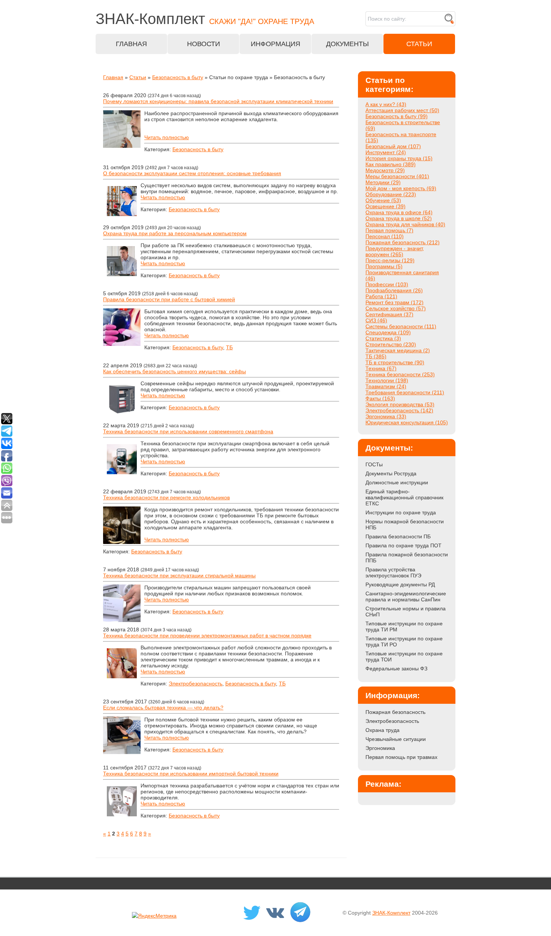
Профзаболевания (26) (394, 290)
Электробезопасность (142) (399, 410)
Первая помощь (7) (389, 230)
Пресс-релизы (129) (390, 260)
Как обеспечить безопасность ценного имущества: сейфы (174, 371)
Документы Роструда (390, 473)
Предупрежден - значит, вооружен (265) (394, 251)
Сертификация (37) (389, 314)
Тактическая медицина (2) (397, 350)
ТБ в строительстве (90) (394, 362)
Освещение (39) (385, 206)
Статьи (137, 77)
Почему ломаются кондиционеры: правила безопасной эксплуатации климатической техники (218, 101)
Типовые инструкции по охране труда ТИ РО (404, 642)
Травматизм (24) (385, 386)
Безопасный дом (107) (393, 146)
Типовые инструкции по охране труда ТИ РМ (404, 626)
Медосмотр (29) (385, 170)
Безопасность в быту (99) (396, 116)
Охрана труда (382, 730)
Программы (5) (384, 266)
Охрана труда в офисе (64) (399, 212)
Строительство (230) (390, 344)
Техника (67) (381, 368)
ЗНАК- (205, 19)
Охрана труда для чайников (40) (405, 224)
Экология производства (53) (399, 404)
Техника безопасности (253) (400, 374)
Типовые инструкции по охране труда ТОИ (404, 657)
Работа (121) (381, 296)
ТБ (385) (375, 356)
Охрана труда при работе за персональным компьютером (175, 233)
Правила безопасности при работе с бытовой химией (169, 299)
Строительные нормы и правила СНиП (405, 611)
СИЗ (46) (376, 320)
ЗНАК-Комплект (391, 913)
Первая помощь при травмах (401, 757)
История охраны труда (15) (399, 158)
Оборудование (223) (390, 194)
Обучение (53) (383, 200)
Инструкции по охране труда (400, 512)
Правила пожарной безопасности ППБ (406, 557)
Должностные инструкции (396, 482)
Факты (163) (380, 398)
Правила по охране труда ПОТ (403, 545)
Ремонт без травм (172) (394, 302)
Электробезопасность (195, 684)
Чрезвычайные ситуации (395, 739)
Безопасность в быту (177, 77)
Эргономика (380, 748)
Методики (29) (383, 182)
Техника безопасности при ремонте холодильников (166, 497)
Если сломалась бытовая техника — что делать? (163, 708)
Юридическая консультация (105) (406, 422)
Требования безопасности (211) (404, 392)
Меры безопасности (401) (397, 176)
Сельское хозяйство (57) (395, 308)
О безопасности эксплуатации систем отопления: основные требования (192, 173)
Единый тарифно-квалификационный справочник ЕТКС (404, 497)
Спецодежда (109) (388, 332)
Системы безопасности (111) (400, 326)
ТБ (229, 347)
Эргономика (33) (385, 416)
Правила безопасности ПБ (398, 536)
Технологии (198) (386, 380)
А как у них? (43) (385, 104)
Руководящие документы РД (400, 584)
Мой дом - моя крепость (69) (400, 188)
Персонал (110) (384, 236)
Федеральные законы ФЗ (396, 669)
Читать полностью (166, 137)
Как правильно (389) (390, 164)
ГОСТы (374, 464)
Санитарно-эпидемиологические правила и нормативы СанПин (405, 596)
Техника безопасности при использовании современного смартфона (188, 431)
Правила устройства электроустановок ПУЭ (393, 572)
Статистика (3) (383, 338)
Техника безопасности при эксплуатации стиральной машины (179, 575)
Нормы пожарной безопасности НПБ (404, 524)
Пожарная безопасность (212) (402, 242)
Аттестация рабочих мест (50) (402, 110)
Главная (113, 77)
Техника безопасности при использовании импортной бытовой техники (190, 774)
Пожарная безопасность (395, 712)
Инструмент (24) (385, 152)
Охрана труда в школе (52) (398, 218)
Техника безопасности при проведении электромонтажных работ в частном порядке (207, 636)
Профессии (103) (386, 284)
